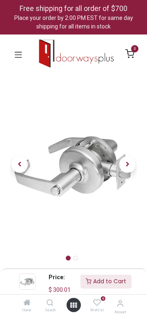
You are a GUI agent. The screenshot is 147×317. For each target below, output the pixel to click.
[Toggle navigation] (18, 54)
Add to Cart (108, 281)
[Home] (27, 303)
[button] (19, 164)
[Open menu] (73, 305)
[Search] (50, 303)
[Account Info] (120, 303)
